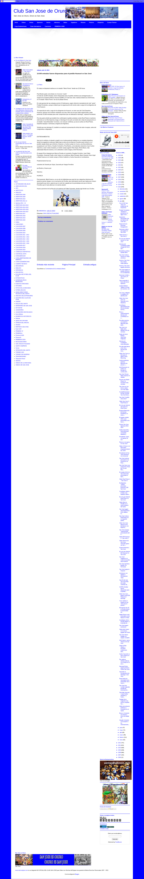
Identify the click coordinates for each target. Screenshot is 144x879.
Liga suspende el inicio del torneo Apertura (124, 282)
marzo (122, 735)
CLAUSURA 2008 (20, 228)
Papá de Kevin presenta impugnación (123, 225)
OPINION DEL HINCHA (22, 322)
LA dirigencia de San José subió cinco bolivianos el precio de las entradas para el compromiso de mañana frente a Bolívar (24, 111)
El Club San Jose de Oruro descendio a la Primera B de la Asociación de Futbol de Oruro (116, 119)
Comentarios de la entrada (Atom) (55, 268)
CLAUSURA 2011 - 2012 (22, 234)
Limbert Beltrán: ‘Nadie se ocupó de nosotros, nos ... (124, 288)
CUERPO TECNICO (21, 263)
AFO (17, 188)
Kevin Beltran (19, 314)
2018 (119, 174)
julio (121, 201)
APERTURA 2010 (20, 199)
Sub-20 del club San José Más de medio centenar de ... (123, 582)
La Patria (39, 84)
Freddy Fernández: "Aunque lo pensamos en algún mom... (124, 212)
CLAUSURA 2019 (20, 249)
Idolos (65, 22)
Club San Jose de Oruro (40, 11)
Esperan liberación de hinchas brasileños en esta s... (124, 413)
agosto (122, 198)
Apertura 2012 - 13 (21, 203)
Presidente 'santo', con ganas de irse (124, 438)
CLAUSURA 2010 (20, 232)
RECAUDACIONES (21, 341)
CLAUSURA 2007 (20, 226)
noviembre (123, 191)
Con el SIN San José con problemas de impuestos (123, 205)
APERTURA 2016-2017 (22, 211)
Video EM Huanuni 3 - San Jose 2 (124, 537)
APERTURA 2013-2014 (22, 205)
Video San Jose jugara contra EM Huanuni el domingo (124, 596)
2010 (119, 747)
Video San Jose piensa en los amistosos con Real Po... (124, 525)
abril (121, 732)
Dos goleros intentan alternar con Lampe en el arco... (124, 662)
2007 (119, 755)
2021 (119, 167)
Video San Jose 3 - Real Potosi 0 (124, 402)
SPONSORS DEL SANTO (23, 350)
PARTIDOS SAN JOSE (22, 327)
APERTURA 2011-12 (21, 201)
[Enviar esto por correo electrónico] (65, 211)
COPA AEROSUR (21, 256)
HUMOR (18, 301)
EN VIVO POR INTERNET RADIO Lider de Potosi (107, 231)
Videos (24, 22)
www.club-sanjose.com (21, 870)
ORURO (18, 324)
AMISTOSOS (19, 190)
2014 (119, 184)
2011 (119, 745)
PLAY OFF (19, 329)
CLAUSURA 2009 (20, 230)
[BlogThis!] (67, 211)
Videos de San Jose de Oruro (110, 116)
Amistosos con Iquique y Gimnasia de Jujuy (123, 575)
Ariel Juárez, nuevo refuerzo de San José (124, 641)
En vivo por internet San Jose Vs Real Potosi (124, 406)
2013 (119, 186)
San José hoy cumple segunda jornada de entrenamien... (124, 688)
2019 (119, 172)
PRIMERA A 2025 (59, 26)
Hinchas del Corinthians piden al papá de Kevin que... (124, 246)
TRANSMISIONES (21, 356)
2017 (119, 177)
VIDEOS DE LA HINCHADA (23, 363)
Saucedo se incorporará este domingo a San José (124, 674)
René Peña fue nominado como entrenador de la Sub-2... (124, 681)
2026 (119, 155)
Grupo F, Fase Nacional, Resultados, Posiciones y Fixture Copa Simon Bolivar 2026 (107, 194)
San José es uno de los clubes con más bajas (124, 388)
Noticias (18, 318)
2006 (119, 757)
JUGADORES (20, 310)
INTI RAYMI (19, 308)
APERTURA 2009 (20, 196)
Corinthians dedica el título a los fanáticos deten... (124, 493)
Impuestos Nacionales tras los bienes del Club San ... (124, 219)
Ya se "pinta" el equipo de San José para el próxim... (123, 603)
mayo (121, 730)
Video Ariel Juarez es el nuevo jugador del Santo (124, 631)
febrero (122, 737)
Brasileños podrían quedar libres (124, 251)
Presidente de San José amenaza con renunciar (124, 454)
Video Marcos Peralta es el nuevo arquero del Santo (123, 504)
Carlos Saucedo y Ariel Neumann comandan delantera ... (124, 432)
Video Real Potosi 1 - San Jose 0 (124, 479)
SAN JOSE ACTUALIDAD (51, 213)
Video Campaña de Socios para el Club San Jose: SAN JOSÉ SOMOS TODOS (27, 127)
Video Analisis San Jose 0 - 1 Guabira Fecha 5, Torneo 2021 (27, 136)
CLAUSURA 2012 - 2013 (22, 237)
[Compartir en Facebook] (70, 211)
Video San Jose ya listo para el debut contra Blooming (124, 356)
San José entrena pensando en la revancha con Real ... (124, 461)
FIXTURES (19, 285)
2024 (119, 160)
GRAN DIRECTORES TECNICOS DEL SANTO (22, 292)
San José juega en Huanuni (124, 570)
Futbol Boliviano (106, 85)
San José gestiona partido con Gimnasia (124, 565)
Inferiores (57, 22)
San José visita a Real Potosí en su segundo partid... (124, 518)
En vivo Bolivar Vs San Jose (23, 60)
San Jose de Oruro (107, 106)
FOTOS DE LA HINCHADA (23, 288)
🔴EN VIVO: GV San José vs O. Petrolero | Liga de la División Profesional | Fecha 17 (116, 88)
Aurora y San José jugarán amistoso (124, 266)
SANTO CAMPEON (21, 346)
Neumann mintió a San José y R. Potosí (124, 276)
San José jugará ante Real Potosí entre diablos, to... (124, 511)
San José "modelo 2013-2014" (124, 398)
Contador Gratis (104, 828)
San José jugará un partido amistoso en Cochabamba (124, 271)
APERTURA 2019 (20, 218)
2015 (119, 182)
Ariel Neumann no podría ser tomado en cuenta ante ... (124, 369)
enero (121, 739)
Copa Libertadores (35, 26)
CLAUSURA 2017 (20, 245)
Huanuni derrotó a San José (124, 548)
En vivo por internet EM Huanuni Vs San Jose (124, 553)
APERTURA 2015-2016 (22, 209)
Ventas (31, 22)
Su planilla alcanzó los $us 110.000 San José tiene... (124, 393)
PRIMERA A (19, 333)
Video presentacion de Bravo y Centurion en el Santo (124, 708)
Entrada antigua (89, 265)
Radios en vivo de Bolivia (107, 227)
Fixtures (91, 22)
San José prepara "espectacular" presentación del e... (124, 532)
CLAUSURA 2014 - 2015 (22, 241)
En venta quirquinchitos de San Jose (27, 167)
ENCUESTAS (19, 272)
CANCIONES (19, 224)
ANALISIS (18, 192)
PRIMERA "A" (19, 331)
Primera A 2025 (20, 335)
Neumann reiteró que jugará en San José (123, 231)
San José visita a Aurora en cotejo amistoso (124, 256)
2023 (119, 162)
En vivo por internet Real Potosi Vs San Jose (124, 498)
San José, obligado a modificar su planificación (124, 294)
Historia (83, 22)
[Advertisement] (63, 42)
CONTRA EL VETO (21, 254)
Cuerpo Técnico (111, 22)
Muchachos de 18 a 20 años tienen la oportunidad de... (124, 610)
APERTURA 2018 (20, 215)
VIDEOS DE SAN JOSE (22, 365)
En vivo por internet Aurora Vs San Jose (124, 240)
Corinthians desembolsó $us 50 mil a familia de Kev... (124, 307)
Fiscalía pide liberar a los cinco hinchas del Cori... (124, 349)
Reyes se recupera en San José (124, 442)
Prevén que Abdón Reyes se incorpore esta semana (124, 382)
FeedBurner (118, 842)
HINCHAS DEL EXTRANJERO (24, 295)
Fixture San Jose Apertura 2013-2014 (124, 426)
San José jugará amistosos (123, 626)
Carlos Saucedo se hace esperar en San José (124, 655)
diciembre (122, 189)
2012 (119, 742)
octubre (122, 193)
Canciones (48, 26)
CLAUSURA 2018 (20, 247)
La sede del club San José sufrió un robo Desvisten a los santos (24, 153)
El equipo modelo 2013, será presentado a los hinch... (124, 420)
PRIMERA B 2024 (20, 339)
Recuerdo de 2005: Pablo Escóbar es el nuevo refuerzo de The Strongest (117, 109)
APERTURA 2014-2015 (22, 207)
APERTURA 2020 (20, 220)
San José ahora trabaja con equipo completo (124, 636)
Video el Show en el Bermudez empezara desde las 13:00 (124, 448)
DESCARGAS (20, 266)
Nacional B (105, 189)
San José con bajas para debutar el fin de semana (124, 330)
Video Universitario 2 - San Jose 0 (27, 70)
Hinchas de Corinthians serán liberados (124, 342)
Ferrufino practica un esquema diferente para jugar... (124, 323)
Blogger (77, 874)
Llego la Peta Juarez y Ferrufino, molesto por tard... (123, 648)
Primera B (18, 337)
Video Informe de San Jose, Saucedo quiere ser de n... (124, 543)
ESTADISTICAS (20, 278)
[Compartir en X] (68, 211)
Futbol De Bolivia (107, 155)
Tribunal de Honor (20, 358)
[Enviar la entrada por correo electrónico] (62, 210)
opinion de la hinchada (22, 320)
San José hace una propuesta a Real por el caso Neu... (124, 467)
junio (121, 727)
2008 (119, 752)
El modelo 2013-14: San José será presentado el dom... (124, 474)
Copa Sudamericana (20, 26)
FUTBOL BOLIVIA (21, 290)
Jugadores (74, 22)
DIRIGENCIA (19, 270)
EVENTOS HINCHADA (22, 283)
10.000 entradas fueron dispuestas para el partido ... (124, 589)
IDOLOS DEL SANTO (22, 303)
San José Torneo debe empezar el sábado (124, 375)
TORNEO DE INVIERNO (23, 354)
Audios (17, 222)
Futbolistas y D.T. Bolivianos (110, 94)
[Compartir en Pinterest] (71, 211)
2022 (119, 165)
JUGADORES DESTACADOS (24, 312)
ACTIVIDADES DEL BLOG (23, 184)
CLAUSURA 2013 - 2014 (22, 239)
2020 (119, 169)
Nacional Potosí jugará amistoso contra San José (124, 668)
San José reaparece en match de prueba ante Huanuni (124, 559)
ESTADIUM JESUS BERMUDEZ (21, 280)
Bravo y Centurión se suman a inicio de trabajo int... (124, 715)
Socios (48, 22)
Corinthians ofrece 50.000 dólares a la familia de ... (124, 621)
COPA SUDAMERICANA (23, 261)
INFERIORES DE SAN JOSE (24, 305)
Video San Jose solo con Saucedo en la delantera (123, 300)
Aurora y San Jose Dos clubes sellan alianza (124, 262)
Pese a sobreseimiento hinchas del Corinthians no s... (124, 315)
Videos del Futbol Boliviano (107, 212)
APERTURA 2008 (20, 194)
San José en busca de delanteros (27, 84)
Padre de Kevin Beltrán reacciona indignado (123, 336)
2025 (119, 157)
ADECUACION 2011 (21, 186)
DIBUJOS (18, 268)
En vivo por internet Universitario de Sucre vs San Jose (24, 143)
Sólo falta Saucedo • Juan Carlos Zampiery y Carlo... (124, 695)
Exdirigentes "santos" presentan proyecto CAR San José (123, 486)
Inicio (16, 22)
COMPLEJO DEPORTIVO (23, 251)
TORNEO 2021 (20, 352)
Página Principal (68, 265)
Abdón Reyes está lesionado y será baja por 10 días (124, 616)
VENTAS (18, 360)
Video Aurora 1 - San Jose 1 (123, 235)
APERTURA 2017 (20, 213)
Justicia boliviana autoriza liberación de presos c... (124, 363)
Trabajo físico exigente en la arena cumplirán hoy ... (124, 702)
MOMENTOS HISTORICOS (23, 316)
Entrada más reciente (45, 265)
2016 (119, 179)
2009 (119, 750)
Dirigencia (101, 22)
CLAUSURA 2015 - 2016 (22, 243)
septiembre (123, 196)
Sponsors (40, 22)
